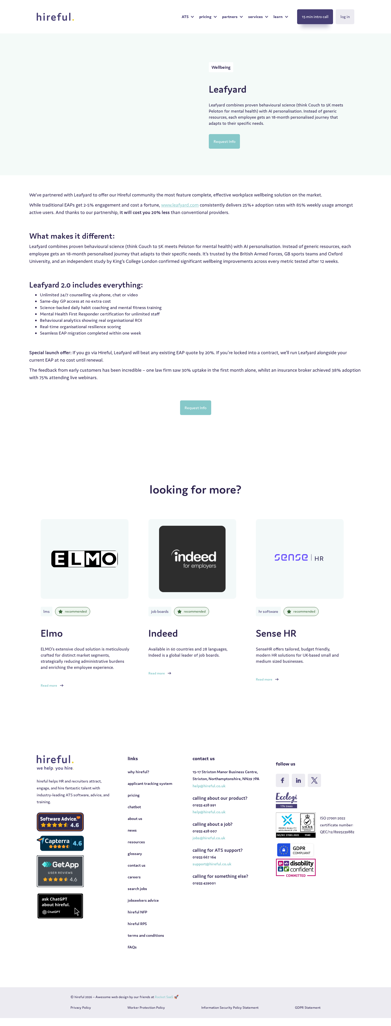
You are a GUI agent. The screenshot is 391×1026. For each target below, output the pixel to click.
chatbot (134, 806)
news (132, 830)
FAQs (132, 947)
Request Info (224, 141)
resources (136, 841)
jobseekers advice (143, 900)
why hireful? (138, 771)
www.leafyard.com (180, 205)
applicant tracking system (150, 783)
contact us (136, 865)
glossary (135, 853)
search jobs (137, 888)
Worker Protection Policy (146, 1007)
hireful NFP (137, 911)
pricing (134, 795)
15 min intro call (315, 16)
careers (134, 876)
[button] (188, 16)
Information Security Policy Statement (230, 1007)
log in (345, 16)
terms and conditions (146, 935)
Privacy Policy (80, 1007)
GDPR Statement (308, 1007)
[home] (55, 17)
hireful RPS (137, 923)
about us (135, 818)
